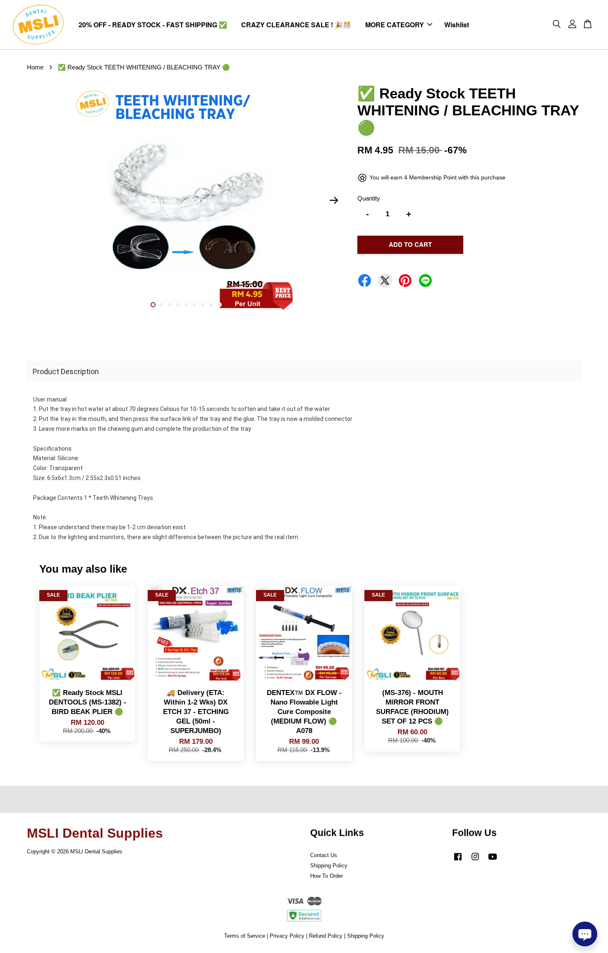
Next (333, 200)
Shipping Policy (328, 865)
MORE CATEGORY (394, 24)
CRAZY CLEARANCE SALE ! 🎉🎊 (296, 24)
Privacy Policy (287, 936)
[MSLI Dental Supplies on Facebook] (458, 860)
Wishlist (456, 24)
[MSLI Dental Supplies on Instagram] (475, 860)
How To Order (326, 876)
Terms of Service (244, 936)
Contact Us (323, 855)
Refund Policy (325, 936)
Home (35, 67)
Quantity (368, 198)
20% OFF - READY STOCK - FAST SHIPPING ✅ (153, 24)
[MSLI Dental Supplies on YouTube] (492, 860)
